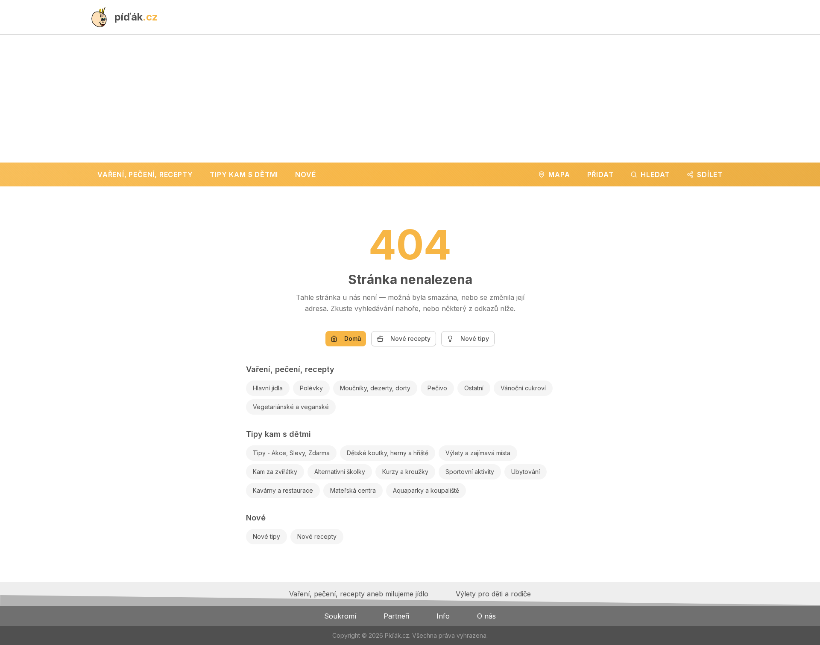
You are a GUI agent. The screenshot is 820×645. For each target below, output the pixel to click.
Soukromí (340, 616)
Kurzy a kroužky (405, 471)
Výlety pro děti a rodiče (493, 594)
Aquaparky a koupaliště (426, 490)
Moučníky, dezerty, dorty (375, 388)
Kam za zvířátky (275, 471)
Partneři (396, 616)
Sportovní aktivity (469, 471)
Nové (256, 517)
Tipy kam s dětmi (278, 434)
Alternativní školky (339, 471)
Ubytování (525, 471)
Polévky (311, 388)
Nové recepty (410, 338)
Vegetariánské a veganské (291, 406)
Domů (352, 338)
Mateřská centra (353, 490)
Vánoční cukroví (523, 388)
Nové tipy (474, 338)
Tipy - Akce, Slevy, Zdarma (291, 452)
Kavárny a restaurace (283, 490)
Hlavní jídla (268, 388)
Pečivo (437, 388)
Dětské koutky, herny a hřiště (387, 452)
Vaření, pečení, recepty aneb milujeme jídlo (358, 594)
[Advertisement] (410, 98)
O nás (486, 616)
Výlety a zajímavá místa (477, 452)
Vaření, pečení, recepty (290, 369)
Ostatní (473, 388)
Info (443, 616)
